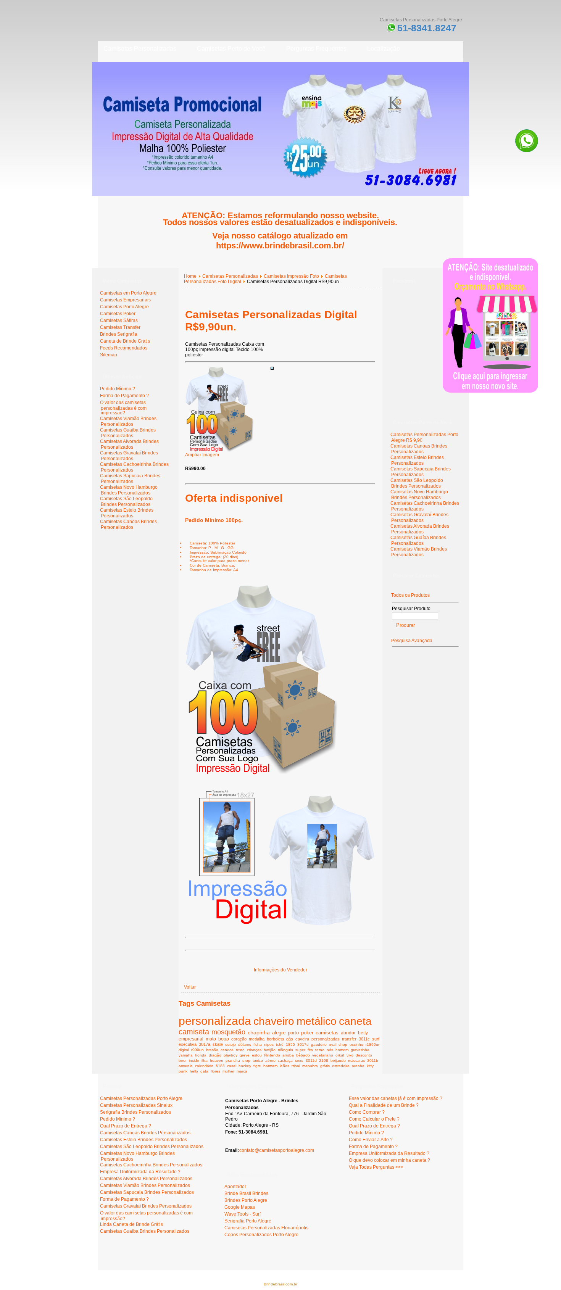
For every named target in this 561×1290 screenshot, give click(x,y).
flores (215, 1071)
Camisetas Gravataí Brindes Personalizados (129, 455)
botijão (270, 1050)
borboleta (275, 1039)
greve (245, 1055)
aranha (358, 1066)
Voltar (190, 987)
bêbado (303, 1055)
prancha (233, 1060)
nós (330, 1050)
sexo (299, 1060)
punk (183, 1071)
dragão (215, 1055)
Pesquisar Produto (411, 608)
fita (310, 1050)
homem (341, 1050)
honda (200, 1055)
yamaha (186, 1055)
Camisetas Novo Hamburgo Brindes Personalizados (129, 490)
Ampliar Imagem (202, 454)
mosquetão (228, 1032)
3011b (372, 1060)
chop (343, 1044)
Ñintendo (272, 1055)
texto (240, 1050)
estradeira (341, 1066)
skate (218, 1044)
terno (319, 1050)
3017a (204, 1044)
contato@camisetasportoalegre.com (276, 1150)
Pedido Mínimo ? (117, 388)
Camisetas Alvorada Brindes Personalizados (129, 444)
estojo (230, 1044)
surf (375, 1039)
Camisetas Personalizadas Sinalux (136, 1105)
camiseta (194, 1031)
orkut (339, 1055)
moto (211, 1038)
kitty (370, 1066)
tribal (296, 1066)
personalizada (215, 1021)
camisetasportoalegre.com (128, 1259)
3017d (303, 1044)
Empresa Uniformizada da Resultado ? (140, 1171)
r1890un (373, 1044)
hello (194, 1071)
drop (246, 1060)
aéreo (270, 1060)
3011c (364, 1039)
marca (242, 1071)
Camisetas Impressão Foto (291, 276)
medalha (256, 1039)
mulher (228, 1071)
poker (307, 1033)
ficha (257, 1044)
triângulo (285, 1050)
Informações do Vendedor (280, 970)
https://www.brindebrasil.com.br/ (280, 245)
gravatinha (360, 1050)
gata (204, 1071)
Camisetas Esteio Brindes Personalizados (126, 513)
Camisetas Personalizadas (230, 276)
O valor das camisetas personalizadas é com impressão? (123, 408)
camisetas (327, 1033)
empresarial (191, 1038)
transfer (349, 1039)
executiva (188, 1044)
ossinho (356, 1044)
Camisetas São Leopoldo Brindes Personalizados (126, 501)
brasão (212, 1050)
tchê (280, 1044)
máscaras (356, 1060)
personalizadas (325, 1039)
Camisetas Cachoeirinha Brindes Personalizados (151, 1165)
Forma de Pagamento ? (124, 395)
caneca (227, 1050)
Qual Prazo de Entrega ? (125, 1126)
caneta (355, 1021)
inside (194, 1060)
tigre (257, 1066)
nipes (269, 1044)
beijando (338, 1060)
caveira (302, 1039)
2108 (323, 1060)
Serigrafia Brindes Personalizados (135, 1112)
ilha (205, 1060)
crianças (254, 1050)
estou (257, 1055)
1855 (290, 1044)
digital (184, 1050)
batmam (270, 1066)
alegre (278, 1033)
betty (363, 1032)
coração (239, 1039)
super (300, 1050)
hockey (245, 1066)
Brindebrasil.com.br (280, 1284)
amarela (186, 1066)
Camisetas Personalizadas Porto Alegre (141, 1098)
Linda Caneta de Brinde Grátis (131, 1224)
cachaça (285, 1060)
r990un (197, 1050)
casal (231, 1066)
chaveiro (273, 1021)
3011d (311, 1060)
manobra (310, 1066)
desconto (364, 1055)
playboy (230, 1055)
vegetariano (322, 1055)
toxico (258, 1060)
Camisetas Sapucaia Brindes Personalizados (130, 478)
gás (289, 1039)
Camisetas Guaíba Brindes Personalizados (128, 432)
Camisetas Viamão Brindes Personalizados (128, 421)
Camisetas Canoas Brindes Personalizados (128, 524)
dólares (244, 1044)
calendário (204, 1066)
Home (190, 276)
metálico (317, 1021)
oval (332, 1044)
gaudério (319, 1044)
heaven (216, 1060)
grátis (325, 1066)
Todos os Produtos (410, 595)
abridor (348, 1032)
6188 (220, 1066)
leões (284, 1066)
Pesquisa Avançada (411, 640)
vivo (350, 1055)
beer (183, 1060)
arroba (288, 1055)
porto (293, 1033)
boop (223, 1038)
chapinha (259, 1032)
